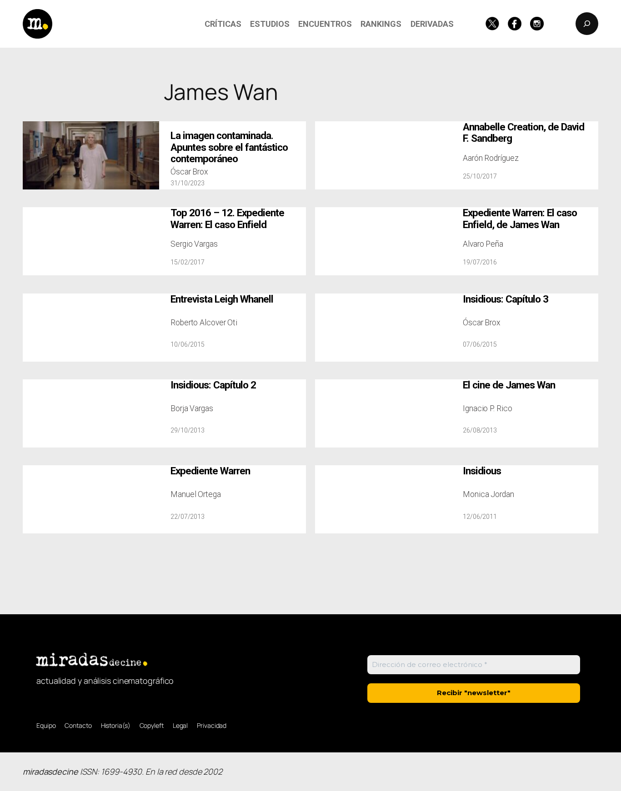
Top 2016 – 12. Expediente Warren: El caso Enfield (227, 218)
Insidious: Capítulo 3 (505, 299)
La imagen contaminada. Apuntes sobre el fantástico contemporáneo (229, 147)
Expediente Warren (210, 471)
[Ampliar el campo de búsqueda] (587, 23)
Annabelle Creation (523, 132)
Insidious (482, 471)
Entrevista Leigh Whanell (221, 299)
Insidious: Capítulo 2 (213, 385)
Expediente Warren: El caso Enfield (520, 218)
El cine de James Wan (509, 385)
